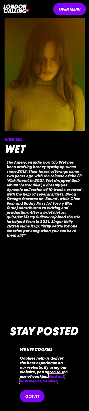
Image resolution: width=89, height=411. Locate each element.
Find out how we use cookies (42, 378)
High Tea (13, 139)
